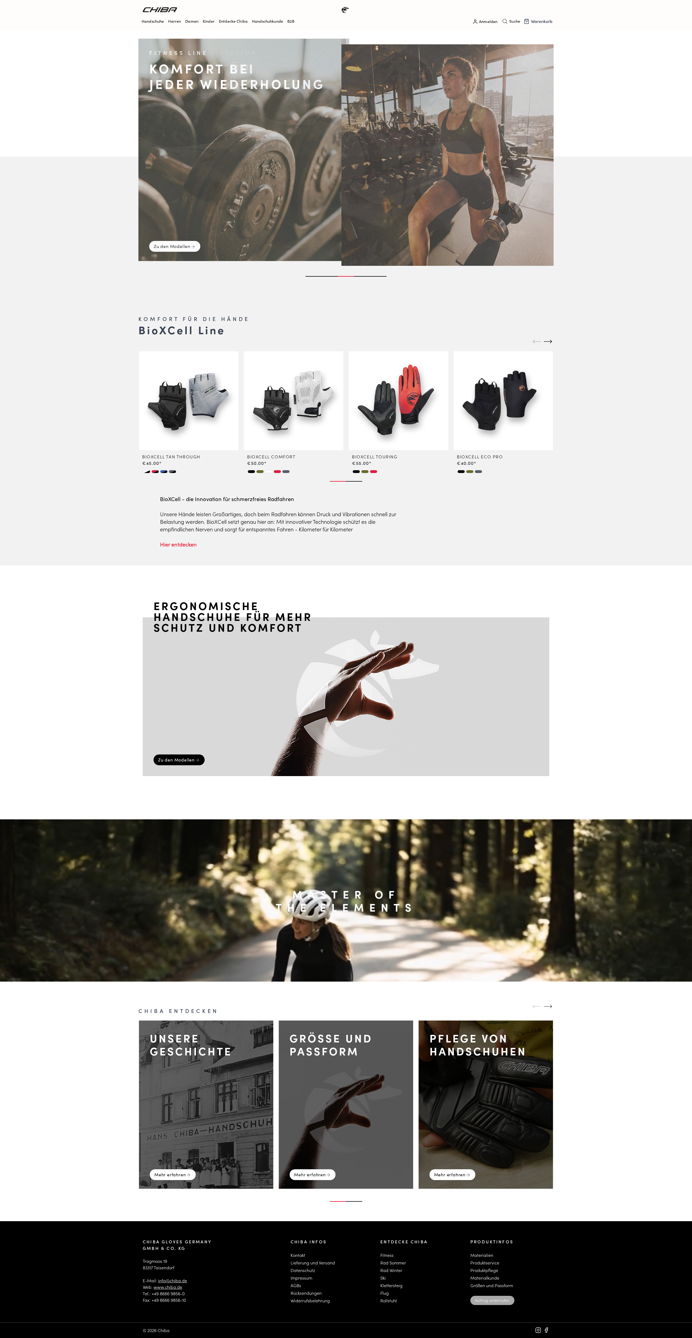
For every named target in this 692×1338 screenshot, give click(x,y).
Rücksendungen (306, 1293)
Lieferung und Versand (313, 1263)
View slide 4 (362, 276)
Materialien (481, 1255)
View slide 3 (346, 276)
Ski (383, 1278)
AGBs (296, 1285)
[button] (146, 471)
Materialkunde (484, 1278)
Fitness (387, 1255)
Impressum (301, 1278)
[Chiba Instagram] (538, 1330)
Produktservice (484, 1263)
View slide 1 (313, 276)
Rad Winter (391, 1270)
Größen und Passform (491, 1285)
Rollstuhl (388, 1300)
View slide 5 (378, 276)
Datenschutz (303, 1270)
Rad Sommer (393, 1263)
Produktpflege (484, 1270)
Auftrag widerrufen (492, 1300)
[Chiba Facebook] (546, 1330)
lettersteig (392, 1285)
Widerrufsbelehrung (310, 1300)
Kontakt (298, 1255)
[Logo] (244, 9)
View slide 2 (330, 276)
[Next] (547, 341)
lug (385, 1293)
